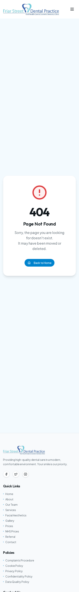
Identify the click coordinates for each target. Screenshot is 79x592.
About (9, 499)
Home (9, 494)
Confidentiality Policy (19, 576)
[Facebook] (6, 474)
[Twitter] (16, 474)
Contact (10, 542)
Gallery (9, 520)
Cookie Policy (14, 565)
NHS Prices (12, 531)
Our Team (11, 504)
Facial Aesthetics (15, 515)
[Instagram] (25, 474)
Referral (10, 536)
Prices (9, 526)
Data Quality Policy (17, 581)
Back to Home (42, 262)
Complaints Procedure (19, 560)
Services (10, 510)
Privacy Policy (14, 571)
